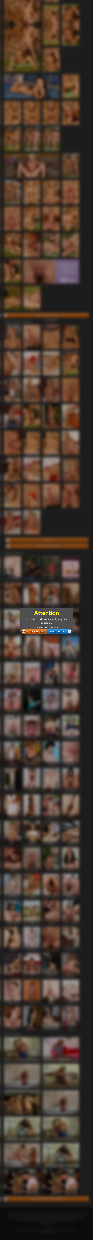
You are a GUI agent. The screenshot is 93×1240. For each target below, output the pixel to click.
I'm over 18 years (35, 631)
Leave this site (57, 631)
